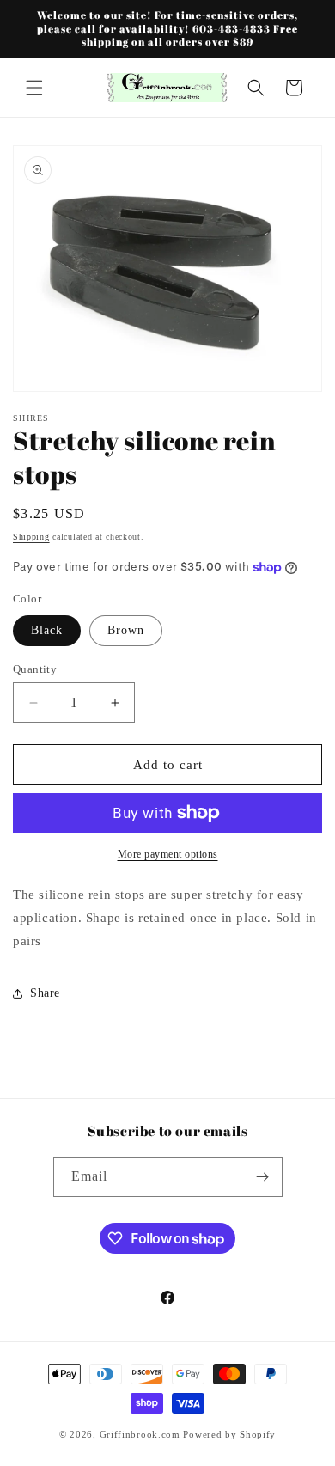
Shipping (31, 536)
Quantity (35, 669)
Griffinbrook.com (140, 1434)
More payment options (168, 854)
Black (47, 630)
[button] (34, 88)
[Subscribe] (263, 1177)
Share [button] (45, 992)
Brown (125, 630)
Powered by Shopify (229, 1434)
